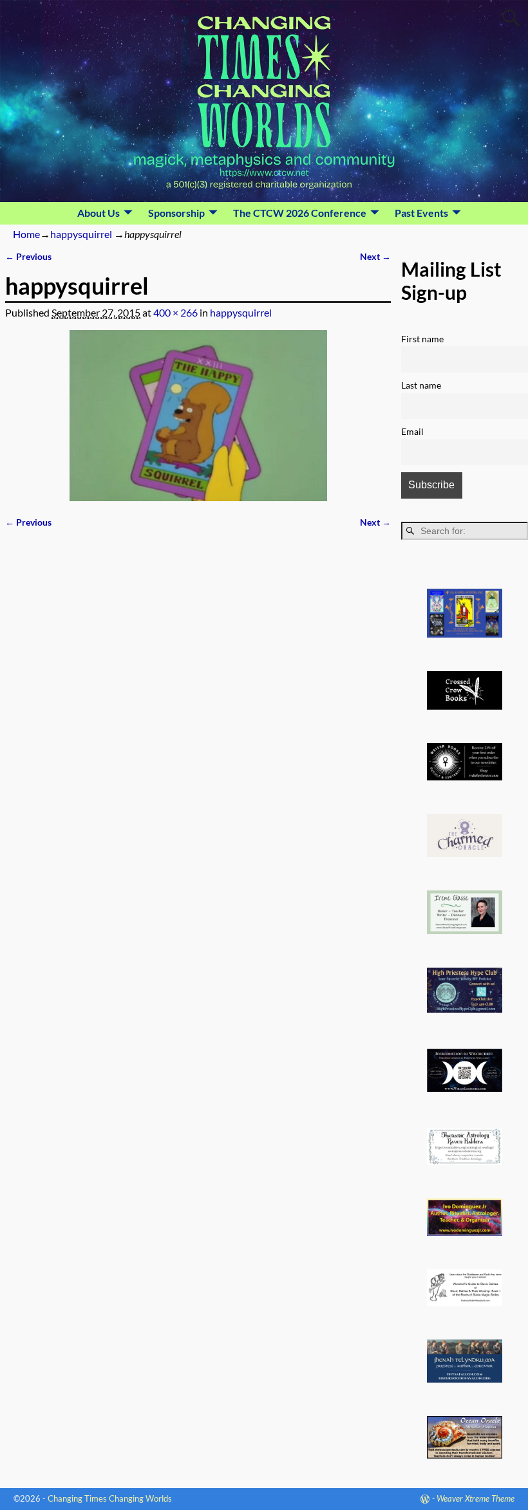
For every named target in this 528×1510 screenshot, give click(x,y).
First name (422, 338)
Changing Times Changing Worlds (110, 1498)
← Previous (28, 256)
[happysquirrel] (198, 415)
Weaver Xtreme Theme (475, 1498)
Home (26, 234)
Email (412, 431)
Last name (421, 385)
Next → (375, 256)
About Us (98, 213)
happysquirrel (81, 234)
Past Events (421, 213)
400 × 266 (175, 312)
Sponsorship (176, 213)
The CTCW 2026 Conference (299, 213)
